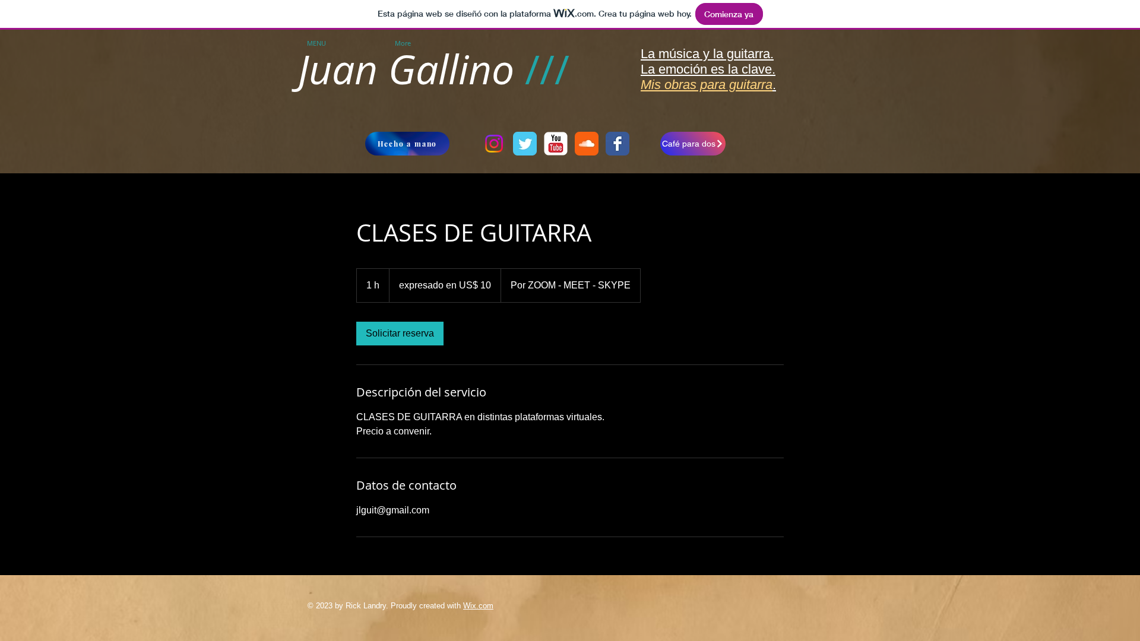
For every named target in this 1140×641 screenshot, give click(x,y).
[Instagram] (494, 144)
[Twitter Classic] (525, 144)
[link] (400, 333)
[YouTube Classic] (556, 144)
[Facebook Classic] (617, 144)
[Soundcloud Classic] (586, 144)
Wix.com (478, 605)
